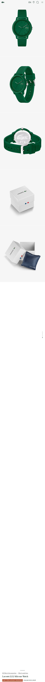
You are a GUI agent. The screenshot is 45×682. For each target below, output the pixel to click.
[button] (34, 2)
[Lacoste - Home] (3, 2)
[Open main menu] (42, 2)
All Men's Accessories (9, 673)
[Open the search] (38, 2)
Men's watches (23, 673)
